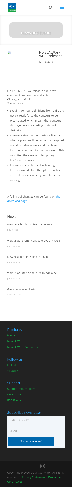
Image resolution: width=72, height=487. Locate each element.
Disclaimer (55, 477)
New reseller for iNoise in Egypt (27, 256)
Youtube (12, 371)
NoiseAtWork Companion (23, 347)
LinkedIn (12, 365)
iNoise (11, 335)
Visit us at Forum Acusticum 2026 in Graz (33, 240)
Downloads (14, 394)
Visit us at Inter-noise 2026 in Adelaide (32, 273)
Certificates (14, 481)
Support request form (21, 389)
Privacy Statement (34, 477)
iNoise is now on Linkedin (23, 289)
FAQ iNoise (14, 400)
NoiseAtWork (15, 341)
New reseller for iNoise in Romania (29, 224)
